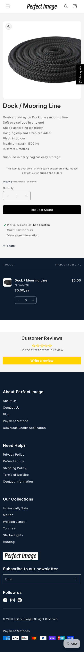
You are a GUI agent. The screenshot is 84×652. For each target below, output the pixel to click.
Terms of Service (16, 475)
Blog (6, 414)
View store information (22, 235)
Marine (8, 515)
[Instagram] (12, 600)
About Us (10, 401)
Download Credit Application (24, 428)
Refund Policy (13, 461)
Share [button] (11, 245)
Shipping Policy (14, 468)
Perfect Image (23, 619)
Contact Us (11, 407)
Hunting (9, 542)
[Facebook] (5, 600)
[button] (8, 6)
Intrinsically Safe (15, 508)
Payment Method (15, 421)
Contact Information (18, 481)
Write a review (42, 361)
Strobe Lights (13, 535)
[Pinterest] (20, 600)
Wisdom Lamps (14, 522)
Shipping (7, 181)
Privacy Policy (13, 454)
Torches (9, 528)
